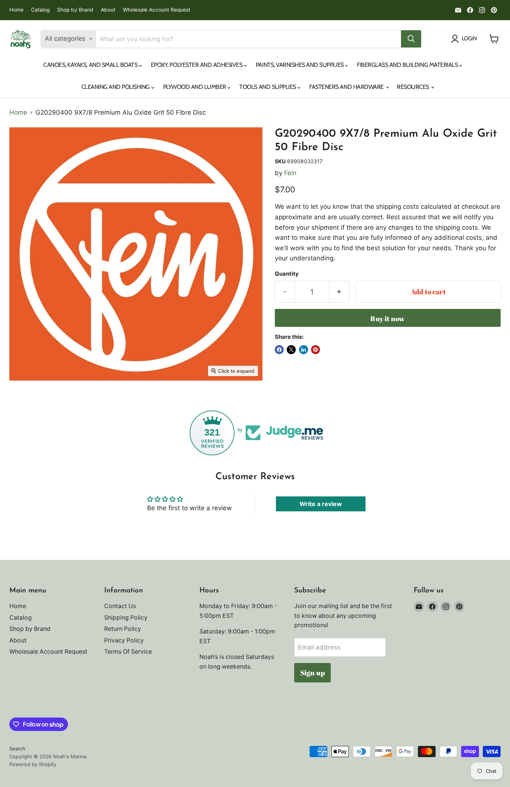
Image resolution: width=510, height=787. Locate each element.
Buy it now (387, 318)
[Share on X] (291, 349)
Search (17, 749)
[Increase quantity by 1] (339, 292)
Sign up (312, 673)
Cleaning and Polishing (116, 86)
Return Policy (122, 628)
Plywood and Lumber (195, 86)
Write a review (320, 504)
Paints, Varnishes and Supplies (300, 64)
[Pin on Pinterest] (315, 349)
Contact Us (120, 606)
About (108, 10)
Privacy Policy (124, 640)
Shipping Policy (125, 617)
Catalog (40, 10)
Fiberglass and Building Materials (408, 64)
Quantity (287, 274)
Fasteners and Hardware (347, 86)
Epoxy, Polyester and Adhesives (197, 64)
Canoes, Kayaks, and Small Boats (91, 64)
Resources (413, 86)
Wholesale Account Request (156, 10)
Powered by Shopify (32, 764)
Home (16, 10)
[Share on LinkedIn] (303, 349)
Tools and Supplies (268, 86)
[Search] (411, 38)
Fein (290, 173)
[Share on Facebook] (279, 349)
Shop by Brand (75, 10)
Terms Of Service (128, 651)
